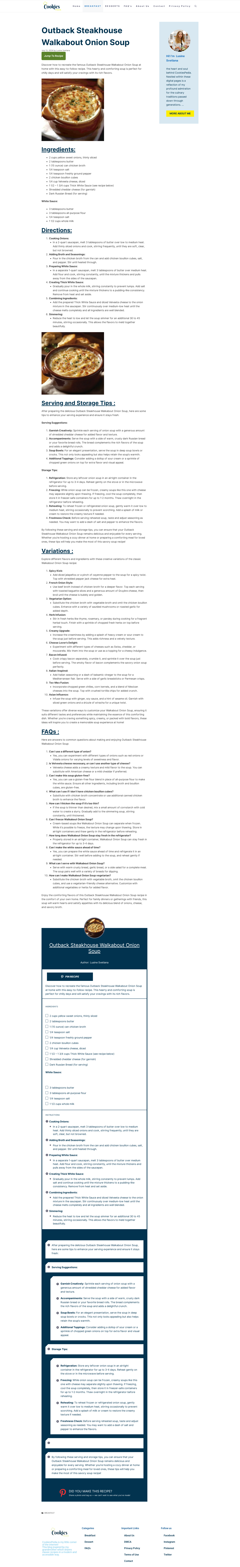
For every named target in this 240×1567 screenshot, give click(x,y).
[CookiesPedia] (54, 6)
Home (77, 6)
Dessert (89, 1541)
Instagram (169, 1541)
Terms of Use (131, 1554)
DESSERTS (112, 6)
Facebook (169, 1535)
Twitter (168, 1554)
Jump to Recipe (53, 55)
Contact (159, 6)
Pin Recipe (72, 976)
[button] (195, 6)
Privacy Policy (180, 6)
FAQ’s (128, 6)
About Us (142, 6)
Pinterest (169, 1548)
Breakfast (90, 1535)
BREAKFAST (93, 6)
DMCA (127, 1541)
